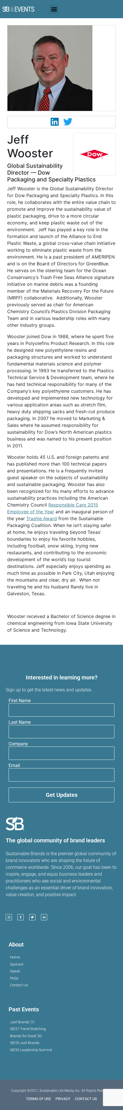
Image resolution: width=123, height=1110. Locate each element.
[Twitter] (32, 917)
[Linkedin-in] (44, 917)
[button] (54, 9)
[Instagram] (9, 917)
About (16, 944)
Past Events (24, 1009)
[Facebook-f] (20, 917)
